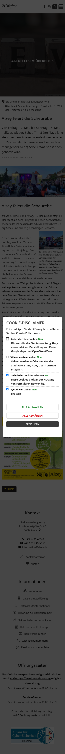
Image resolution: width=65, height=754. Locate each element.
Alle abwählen (32, 415)
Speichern (32, 424)
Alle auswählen (32, 407)
